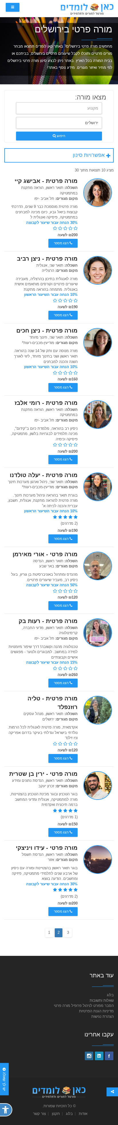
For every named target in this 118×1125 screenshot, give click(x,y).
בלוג (110, 995)
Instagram (89, 1056)
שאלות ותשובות (102, 1000)
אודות (83, 1114)
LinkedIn (99, 1056)
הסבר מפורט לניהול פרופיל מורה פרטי (84, 1005)
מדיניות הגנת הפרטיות (96, 1011)
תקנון (56, 1114)
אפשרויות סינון (89, 155)
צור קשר (39, 1114)
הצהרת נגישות (102, 1016)
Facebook (109, 1056)
